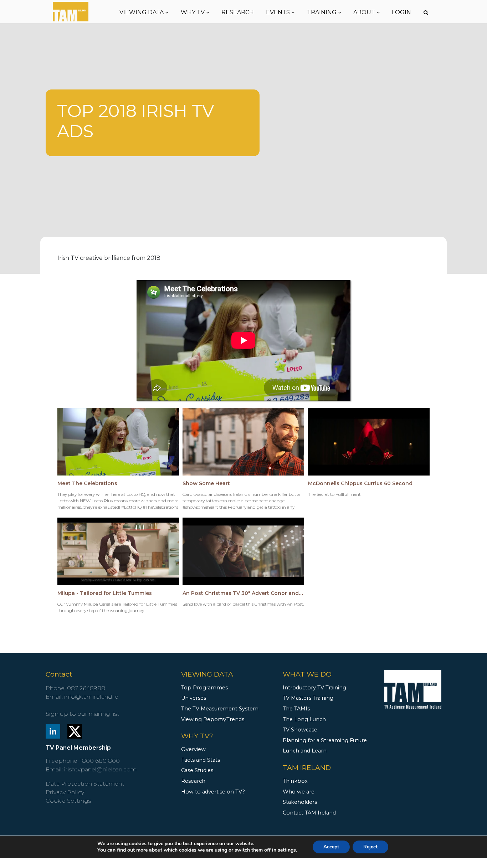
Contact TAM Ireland (309, 813)
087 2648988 (86, 688)
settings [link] (287, 850)
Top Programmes (204, 687)
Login (401, 12)
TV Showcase (300, 729)
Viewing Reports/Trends (212, 719)
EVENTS (278, 12)
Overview (193, 749)
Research (237, 12)
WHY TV (193, 12)
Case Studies (197, 770)
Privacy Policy (65, 792)
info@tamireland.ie (91, 696)
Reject (370, 846)
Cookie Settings (68, 800)
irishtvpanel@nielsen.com (100, 769)
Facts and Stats (200, 760)
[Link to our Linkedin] (53, 730)
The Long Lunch (304, 719)
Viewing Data (142, 12)
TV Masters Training (308, 698)
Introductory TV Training (314, 687)
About (364, 12)
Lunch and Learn (305, 750)
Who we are (298, 791)
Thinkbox (295, 781)
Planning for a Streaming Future (325, 740)
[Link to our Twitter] (74, 730)
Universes (193, 698)
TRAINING (322, 12)
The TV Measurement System (219, 708)
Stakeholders (300, 802)
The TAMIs (296, 708)
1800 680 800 (100, 760)
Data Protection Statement (85, 783)
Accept (331, 846)
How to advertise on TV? (213, 791)
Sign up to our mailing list (82, 713)
